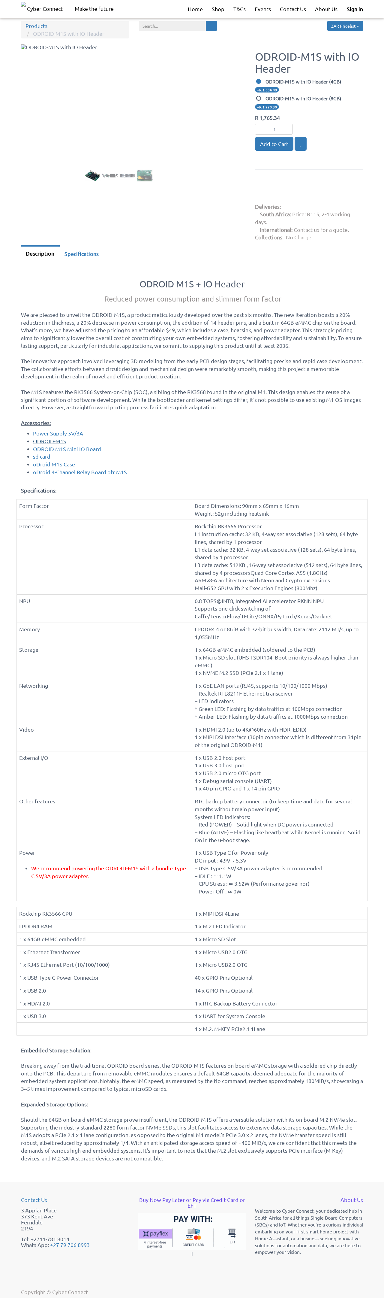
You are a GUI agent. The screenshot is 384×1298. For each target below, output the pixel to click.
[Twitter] (292, 183)
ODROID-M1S (49, 441)
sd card (41, 456)
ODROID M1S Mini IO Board (67, 449)
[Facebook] (277, 183)
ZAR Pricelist (344, 26)
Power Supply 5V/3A (58, 433)
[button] (32, 121)
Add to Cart (274, 144)
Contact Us (34, 1199)
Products (36, 26)
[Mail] (306, 183)
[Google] (262, 183)
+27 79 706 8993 (70, 1245)
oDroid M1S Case (54, 464)
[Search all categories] (211, 26)
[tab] (82, 254)
